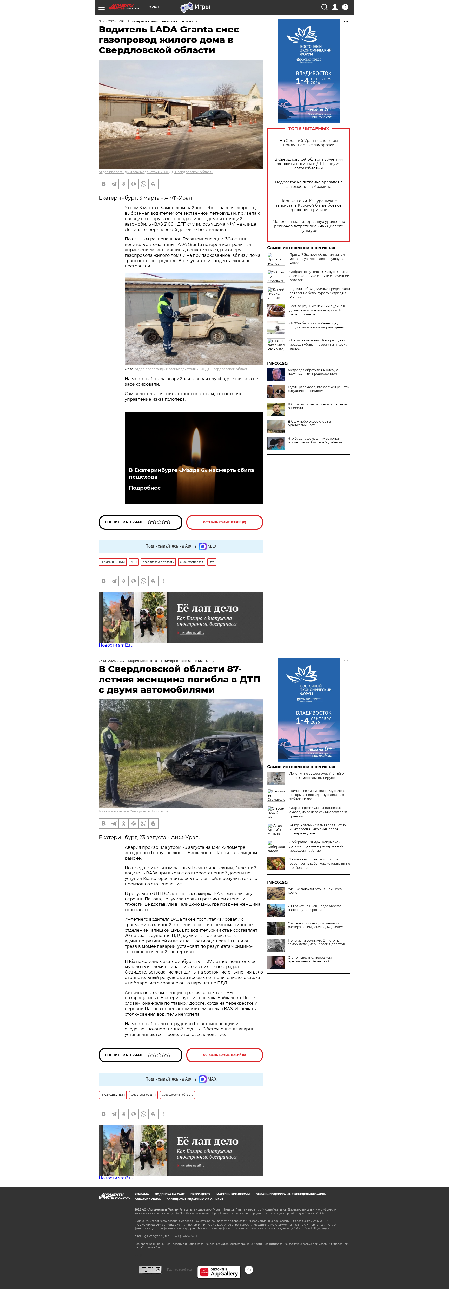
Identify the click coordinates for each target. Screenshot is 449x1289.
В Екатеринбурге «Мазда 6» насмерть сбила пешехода (191, 473)
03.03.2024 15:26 (111, 21)
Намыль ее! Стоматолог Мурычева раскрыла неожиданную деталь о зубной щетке (317, 795)
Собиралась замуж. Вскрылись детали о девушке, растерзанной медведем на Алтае (316, 846)
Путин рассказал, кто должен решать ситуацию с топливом (318, 389)
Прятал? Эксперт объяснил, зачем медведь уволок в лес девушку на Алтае (317, 259)
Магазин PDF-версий (233, 1194)
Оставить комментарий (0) (224, 522)
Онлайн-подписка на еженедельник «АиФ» (291, 1194)
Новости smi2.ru (116, 645)
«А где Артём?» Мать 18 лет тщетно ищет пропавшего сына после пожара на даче (317, 829)
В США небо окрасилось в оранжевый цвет (309, 423)
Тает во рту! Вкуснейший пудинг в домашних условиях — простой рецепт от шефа (317, 310)
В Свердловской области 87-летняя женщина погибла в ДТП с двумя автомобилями (309, 163)
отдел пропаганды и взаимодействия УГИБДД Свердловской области (156, 172)
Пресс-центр (200, 1194)
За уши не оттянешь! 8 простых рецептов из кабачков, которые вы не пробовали (319, 863)
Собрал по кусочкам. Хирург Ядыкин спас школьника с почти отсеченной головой (319, 276)
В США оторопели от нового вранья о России (317, 406)
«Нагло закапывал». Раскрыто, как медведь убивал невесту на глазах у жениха (318, 344)
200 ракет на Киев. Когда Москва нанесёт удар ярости (314, 908)
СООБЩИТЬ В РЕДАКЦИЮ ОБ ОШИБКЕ (195, 1199)
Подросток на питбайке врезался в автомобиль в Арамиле (309, 184)
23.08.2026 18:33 (111, 661)
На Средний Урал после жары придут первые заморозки (309, 143)
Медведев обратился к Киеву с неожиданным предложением (313, 372)
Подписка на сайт (169, 1194)
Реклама (142, 1194)
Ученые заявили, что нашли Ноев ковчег (315, 891)
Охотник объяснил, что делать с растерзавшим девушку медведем (315, 925)
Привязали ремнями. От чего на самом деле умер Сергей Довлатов (316, 942)
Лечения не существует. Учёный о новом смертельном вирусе (316, 776)
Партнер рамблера (179, 1269)
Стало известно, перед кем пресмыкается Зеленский (310, 959)
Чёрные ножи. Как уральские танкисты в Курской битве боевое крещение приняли (309, 205)
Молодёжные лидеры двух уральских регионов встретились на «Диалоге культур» (309, 226)
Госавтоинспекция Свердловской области (133, 811)
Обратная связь (148, 1199)
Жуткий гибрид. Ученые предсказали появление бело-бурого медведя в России (319, 293)
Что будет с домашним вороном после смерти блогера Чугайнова (315, 440)
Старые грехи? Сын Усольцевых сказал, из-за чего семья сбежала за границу (318, 812)
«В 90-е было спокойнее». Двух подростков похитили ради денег (316, 325)
